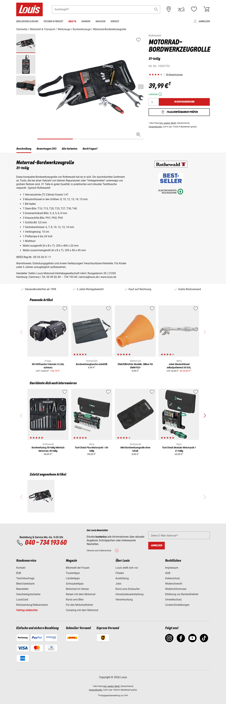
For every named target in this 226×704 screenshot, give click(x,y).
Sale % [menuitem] (72, 21)
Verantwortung (124, 599)
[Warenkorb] (206, 9)
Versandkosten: (155, 127)
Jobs (118, 583)
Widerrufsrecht (173, 583)
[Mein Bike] (181, 9)
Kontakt (20, 567)
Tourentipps (73, 573)
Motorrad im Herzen (77, 589)
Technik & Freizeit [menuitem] (53, 21)
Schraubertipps (75, 583)
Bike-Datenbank (25, 583)
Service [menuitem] (115, 21)
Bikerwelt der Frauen (78, 567)
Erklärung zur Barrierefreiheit (181, 594)
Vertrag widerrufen (27, 610)
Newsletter (22, 589)
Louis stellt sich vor (126, 567)
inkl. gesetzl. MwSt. (167, 123)
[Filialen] (168, 9)
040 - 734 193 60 (46, 542)
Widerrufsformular (175, 589)
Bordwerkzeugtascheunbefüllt (91, 364)
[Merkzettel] (194, 9)
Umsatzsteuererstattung (129, 594)
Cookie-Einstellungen (177, 604)
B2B (18, 573)
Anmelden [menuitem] (204, 21)
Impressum (171, 567)
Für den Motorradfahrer (79, 604)
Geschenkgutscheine (28, 594)
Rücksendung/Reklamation (32, 604)
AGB (167, 573)
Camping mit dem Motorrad (82, 610)
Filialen (119, 573)
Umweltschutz (173, 599)
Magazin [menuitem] (100, 21)
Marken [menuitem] (85, 21)
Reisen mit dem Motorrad (80, 594)
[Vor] (141, 86)
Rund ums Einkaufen (127, 589)
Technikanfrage (25, 578)
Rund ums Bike (74, 599)
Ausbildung (122, 578)
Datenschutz (172, 578)
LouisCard (22, 599)
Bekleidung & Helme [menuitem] (27, 21)
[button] (156, 9)
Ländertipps (73, 578)
